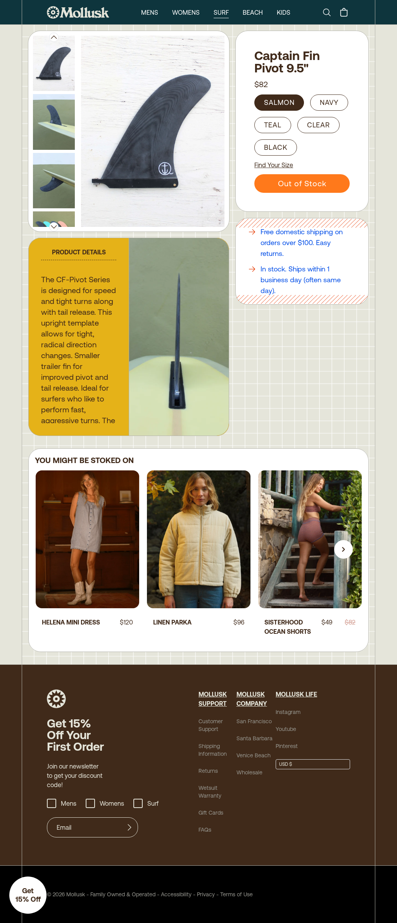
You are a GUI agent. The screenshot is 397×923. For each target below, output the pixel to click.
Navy (329, 102)
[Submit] (129, 827)
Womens (186, 12)
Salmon (279, 102)
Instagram (288, 712)
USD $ (285, 764)
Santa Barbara (254, 738)
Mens (149, 12)
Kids (283, 12)
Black (275, 147)
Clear (318, 125)
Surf (221, 12)
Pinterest (287, 746)
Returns (208, 771)
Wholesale (249, 772)
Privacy (206, 894)
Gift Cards (210, 813)
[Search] (330, 12)
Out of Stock (302, 183)
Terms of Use (236, 894)
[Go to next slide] (343, 549)
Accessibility (173, 894)
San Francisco (254, 721)
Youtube (286, 729)
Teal (272, 125)
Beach (253, 12)
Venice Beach (253, 755)
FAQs (204, 830)
